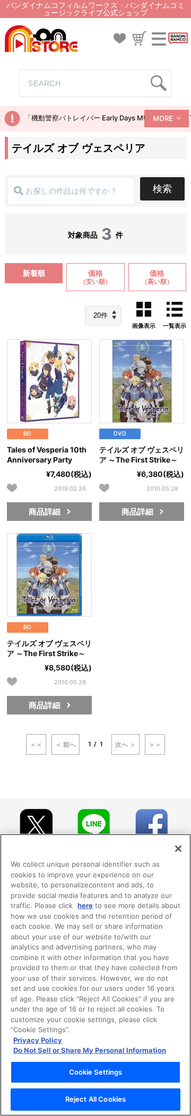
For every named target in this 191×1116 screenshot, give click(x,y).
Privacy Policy (37, 1040)
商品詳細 (44, 512)
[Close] (178, 848)
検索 (162, 188)
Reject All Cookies (95, 1099)
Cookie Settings (96, 1072)
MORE (163, 118)
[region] (95, 975)
